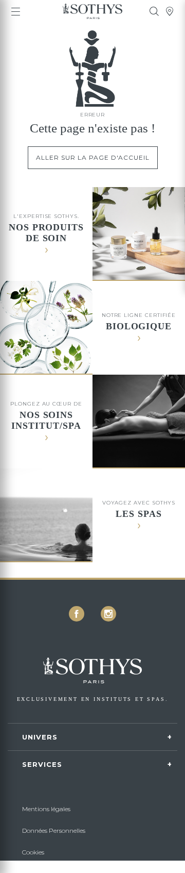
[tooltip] (154, 11)
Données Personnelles (53, 830)
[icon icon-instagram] (108, 614)
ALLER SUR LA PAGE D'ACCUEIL (93, 157)
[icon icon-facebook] (76, 614)
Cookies (33, 852)
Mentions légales (46, 809)
